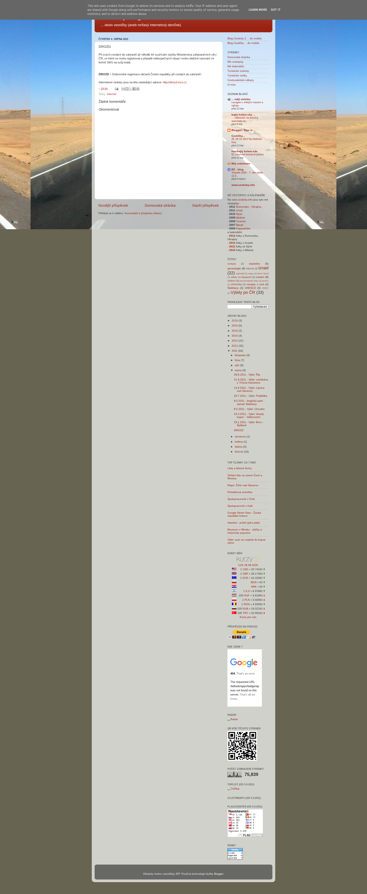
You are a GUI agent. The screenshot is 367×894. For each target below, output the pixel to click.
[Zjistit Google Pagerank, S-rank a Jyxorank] (235, 858)
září (237, 365)
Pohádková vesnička (239, 492)
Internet (111, 94)
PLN (247, 599)
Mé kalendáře (235, 66)
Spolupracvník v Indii (240, 505)
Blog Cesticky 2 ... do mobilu (244, 38)
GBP (245, 573)
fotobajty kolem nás (244, 151)
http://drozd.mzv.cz (175, 82)
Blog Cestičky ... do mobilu (243, 43)
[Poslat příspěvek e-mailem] (116, 88)
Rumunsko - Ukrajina (248, 206)
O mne (231, 84)
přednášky (236, 284)
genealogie (234, 268)
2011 (232, 246)
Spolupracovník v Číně (241, 499)
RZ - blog (237, 169)
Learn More (258, 9)
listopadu (240, 355)
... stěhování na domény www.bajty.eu (244, 119)
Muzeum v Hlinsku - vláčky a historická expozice (244, 531)
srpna (238, 370)
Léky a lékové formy (239, 468)
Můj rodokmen (240, 163)
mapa (250, 273)
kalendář (240, 273)
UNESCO (250, 288)
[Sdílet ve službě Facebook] (134, 89)
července (241, 436)
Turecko (241, 221)
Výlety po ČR (243, 292)
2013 (235, 340)
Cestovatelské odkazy (240, 80)
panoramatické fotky (249, 281)
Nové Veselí (263, 273)
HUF (247, 595)
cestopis (231, 263)
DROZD (239, 430)
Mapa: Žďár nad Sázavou (242, 485)
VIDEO (265, 288)
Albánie (240, 217)
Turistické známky (238, 71)
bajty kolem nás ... (243, 114)
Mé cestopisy (235, 61)
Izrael (239, 210)
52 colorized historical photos (247, 154)
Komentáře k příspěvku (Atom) (143, 213)
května (239, 441)
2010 (232, 250)
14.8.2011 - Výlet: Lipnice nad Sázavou (249, 389)
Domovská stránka (160, 205)
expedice (254, 263)
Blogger (218, 873)
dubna (239, 446)
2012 (232, 235)
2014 (235, 335)
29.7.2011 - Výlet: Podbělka (250, 395)
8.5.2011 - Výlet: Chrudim (249, 409)
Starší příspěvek (205, 205)
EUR (245, 578)
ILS (248, 591)
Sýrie (239, 214)
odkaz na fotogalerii (241, 277)
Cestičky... (238, 135)
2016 (235, 325)
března (239, 451)
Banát (239, 224)
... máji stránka (240, 99)
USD (245, 569)
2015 (235, 330)
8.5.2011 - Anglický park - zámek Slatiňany (249, 402)
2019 (235, 320)
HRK (254, 586)
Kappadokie (243, 228)
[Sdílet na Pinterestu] (138, 89)
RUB (245, 608)
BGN (254, 582)
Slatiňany (233, 288)
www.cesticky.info (243, 185)
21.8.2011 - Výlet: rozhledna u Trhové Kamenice (251, 381)
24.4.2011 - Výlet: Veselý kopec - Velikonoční (249, 416)
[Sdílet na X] (130, 89)
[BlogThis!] (127, 89)
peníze (265, 281)
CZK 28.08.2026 (248, 565)
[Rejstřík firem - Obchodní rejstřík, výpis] (248, 561)
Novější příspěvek (113, 205)
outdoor (231, 280)
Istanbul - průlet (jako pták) (243, 522)
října (238, 360)
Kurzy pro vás (248, 617)
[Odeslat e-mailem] (123, 89)
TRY (245, 613)
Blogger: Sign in (242, 130)
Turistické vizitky (237, 75)
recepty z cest (255, 284)
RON (247, 604)
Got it (276, 9)
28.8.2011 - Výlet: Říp (247, 374)
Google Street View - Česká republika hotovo (244, 514)
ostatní (260, 277)
